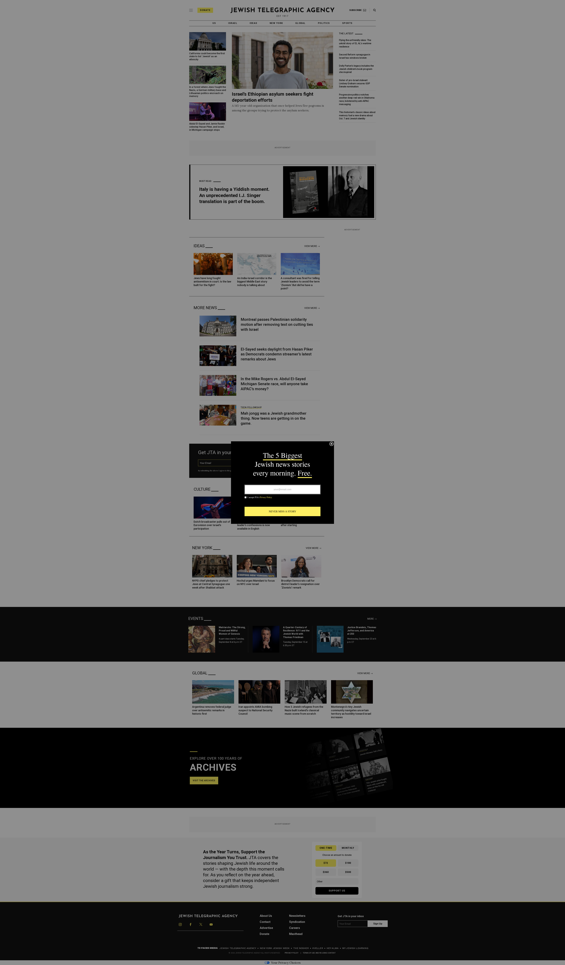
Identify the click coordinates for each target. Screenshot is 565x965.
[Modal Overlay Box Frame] (282, 482)
